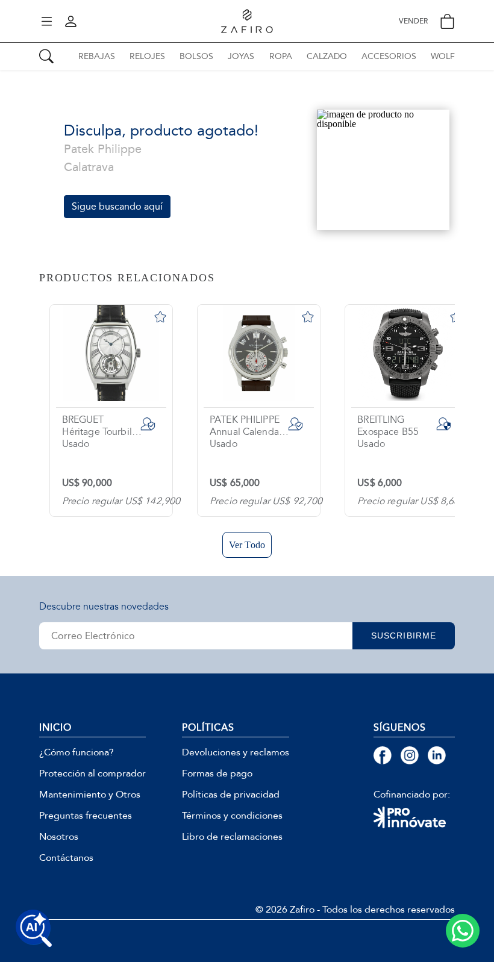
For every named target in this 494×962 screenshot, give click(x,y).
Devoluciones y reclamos (235, 752)
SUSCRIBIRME (403, 635)
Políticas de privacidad (231, 795)
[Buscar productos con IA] (34, 928)
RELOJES (147, 56)
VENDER (413, 21)
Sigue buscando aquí (117, 206)
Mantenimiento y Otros (89, 795)
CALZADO (327, 56)
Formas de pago (217, 773)
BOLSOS (196, 56)
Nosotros (58, 837)
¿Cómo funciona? (76, 752)
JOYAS (241, 56)
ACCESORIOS (388, 56)
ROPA (280, 56)
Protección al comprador (92, 773)
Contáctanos (66, 858)
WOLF (443, 56)
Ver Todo (247, 545)
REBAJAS (96, 56)
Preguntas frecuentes (85, 816)
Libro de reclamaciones (232, 837)
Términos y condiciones (232, 816)
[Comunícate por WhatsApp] (463, 931)
